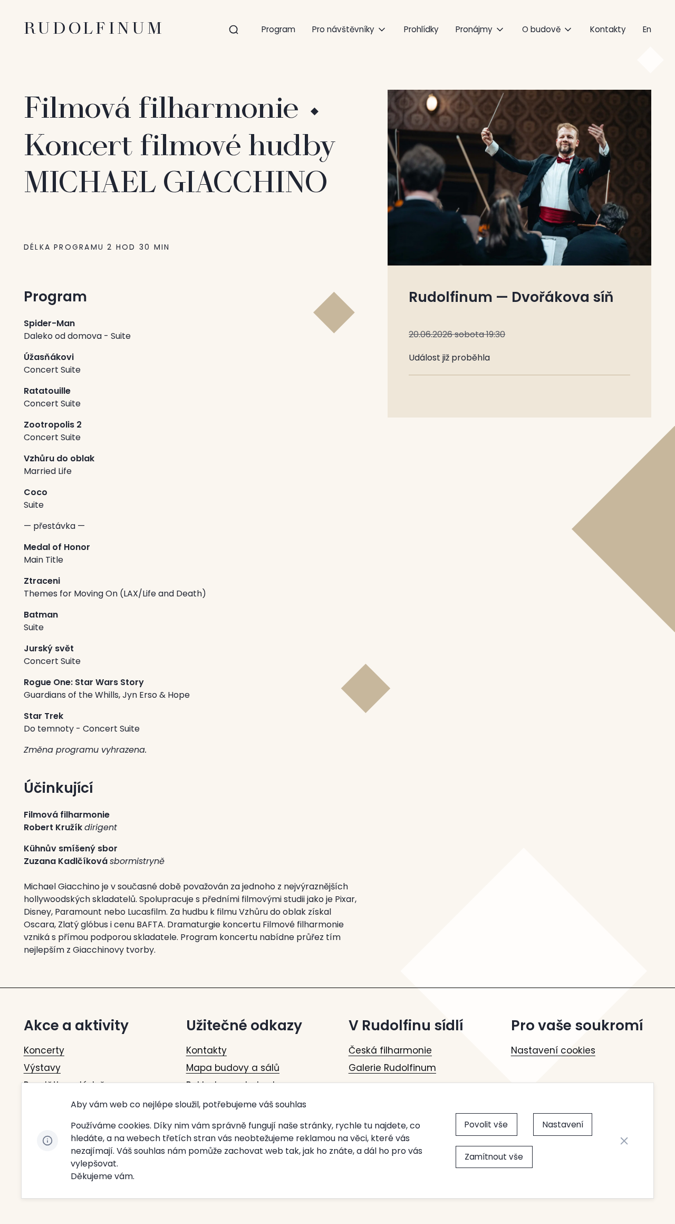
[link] (647, 29)
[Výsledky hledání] (234, 29)
